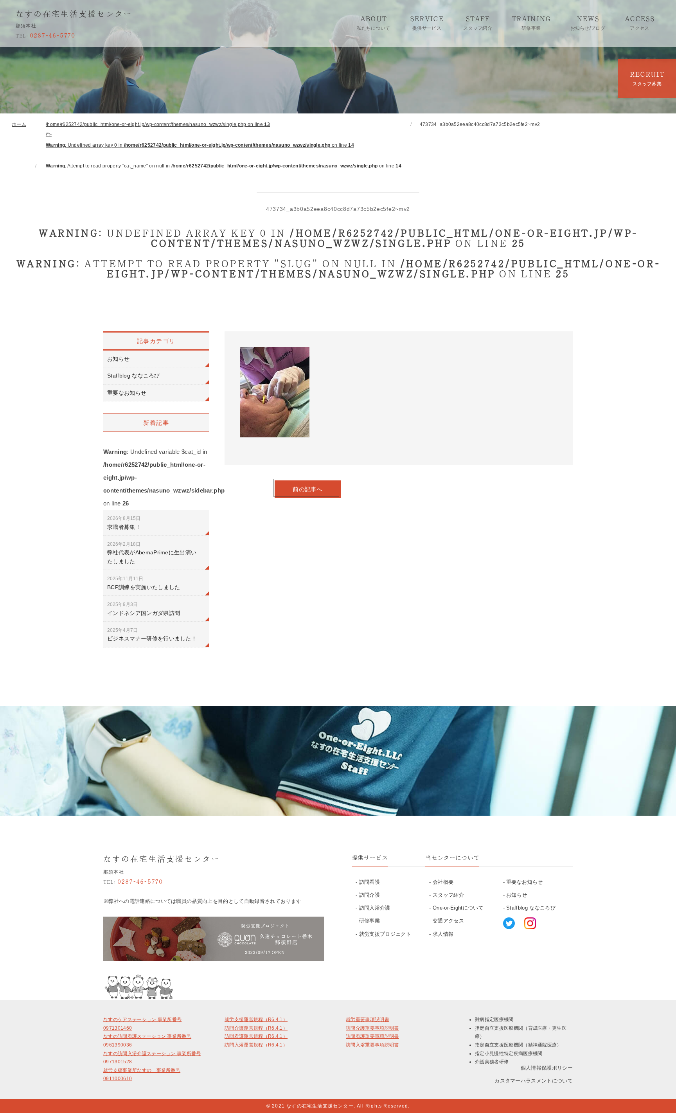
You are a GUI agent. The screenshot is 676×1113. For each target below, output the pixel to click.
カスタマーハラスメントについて (533, 1080)
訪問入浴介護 (374, 908)
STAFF (477, 23)
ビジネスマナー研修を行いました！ (152, 635)
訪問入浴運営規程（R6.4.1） (256, 1045)
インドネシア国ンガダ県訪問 (143, 609)
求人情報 (443, 934)
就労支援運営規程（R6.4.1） (256, 1019)
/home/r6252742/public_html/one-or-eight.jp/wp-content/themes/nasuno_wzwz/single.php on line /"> (223, 145)
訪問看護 (369, 882)
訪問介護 (369, 895)
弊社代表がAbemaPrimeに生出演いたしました (151, 553)
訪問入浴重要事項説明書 (372, 1045)
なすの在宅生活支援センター (74, 14)
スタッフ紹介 (448, 895)
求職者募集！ (124, 523)
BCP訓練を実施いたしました (143, 583)
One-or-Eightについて (458, 908)
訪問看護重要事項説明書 (372, 1036)
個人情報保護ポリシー (547, 1067)
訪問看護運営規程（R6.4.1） (256, 1036)
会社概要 (443, 882)
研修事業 (369, 921)
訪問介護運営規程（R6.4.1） (256, 1028)
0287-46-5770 (45, 35)
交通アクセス (448, 921)
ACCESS (639, 23)
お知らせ (118, 359)
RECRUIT (647, 78)
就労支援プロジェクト (385, 934)
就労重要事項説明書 (367, 1019)
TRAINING (531, 23)
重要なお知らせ (126, 393)
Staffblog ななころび (133, 375)
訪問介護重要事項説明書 (372, 1028)
